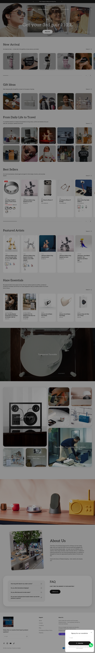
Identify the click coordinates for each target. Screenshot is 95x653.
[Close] (91, 632)
